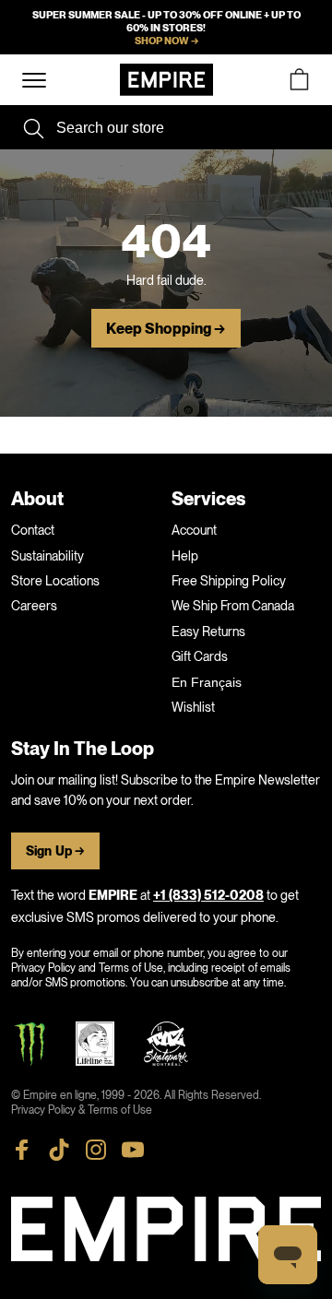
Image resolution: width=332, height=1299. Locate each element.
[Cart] (299, 79)
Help (185, 556)
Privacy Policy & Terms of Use (81, 1110)
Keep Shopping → (165, 329)
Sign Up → (55, 851)
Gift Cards (200, 656)
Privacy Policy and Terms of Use (87, 968)
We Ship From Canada (233, 605)
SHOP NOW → (166, 40)
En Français (207, 682)
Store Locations (55, 580)
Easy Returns (208, 631)
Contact (32, 530)
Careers (34, 605)
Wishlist (193, 707)
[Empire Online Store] (166, 80)
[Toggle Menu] (34, 81)
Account (194, 530)
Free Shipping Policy (229, 580)
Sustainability (47, 556)
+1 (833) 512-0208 (208, 895)
